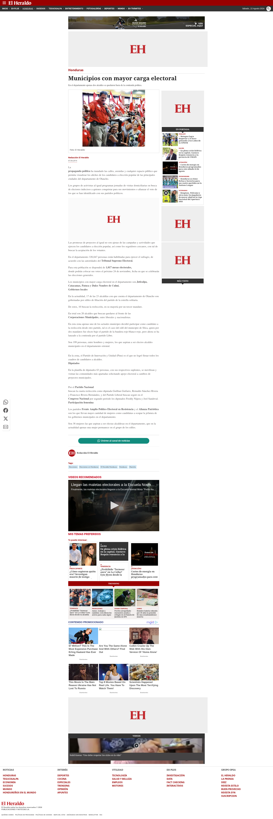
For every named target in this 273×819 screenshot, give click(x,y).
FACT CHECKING (176, 782)
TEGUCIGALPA (10, 778)
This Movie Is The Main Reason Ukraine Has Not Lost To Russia (82, 685)
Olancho (132, 467)
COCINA (61, 778)
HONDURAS (9, 775)
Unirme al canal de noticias (115, 441)
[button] (5, 402)
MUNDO (7, 789)
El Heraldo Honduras (109, 467)
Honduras (123, 467)
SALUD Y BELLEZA (122, 778)
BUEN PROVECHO (231, 789)
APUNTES (62, 792)
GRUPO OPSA (228, 769)
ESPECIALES (63, 782)
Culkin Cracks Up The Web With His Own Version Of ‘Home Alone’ (143, 648)
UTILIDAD (117, 769)
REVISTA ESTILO (230, 785)
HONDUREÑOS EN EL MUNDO (19, 792)
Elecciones (73, 467)
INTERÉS (62, 769)
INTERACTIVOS (175, 785)
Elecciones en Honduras (89, 467)
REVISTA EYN (228, 792)
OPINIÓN (62, 789)
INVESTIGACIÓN (176, 775)
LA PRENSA (227, 778)
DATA (169, 778)
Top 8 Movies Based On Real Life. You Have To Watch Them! (112, 685)
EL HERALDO (228, 775)
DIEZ (223, 782)
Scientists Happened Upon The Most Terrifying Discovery (143, 685)
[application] (113, 505)
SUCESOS (8, 785)
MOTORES (117, 785)
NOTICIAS (8, 769)
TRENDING (63, 785)
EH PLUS (171, 769)
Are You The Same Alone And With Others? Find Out (113, 648)
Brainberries (83, 659)
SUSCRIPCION (229, 796)
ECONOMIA (9, 782)
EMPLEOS (117, 782)
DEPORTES (63, 775)
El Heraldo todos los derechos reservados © (21, 807)
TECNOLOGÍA (119, 775)
